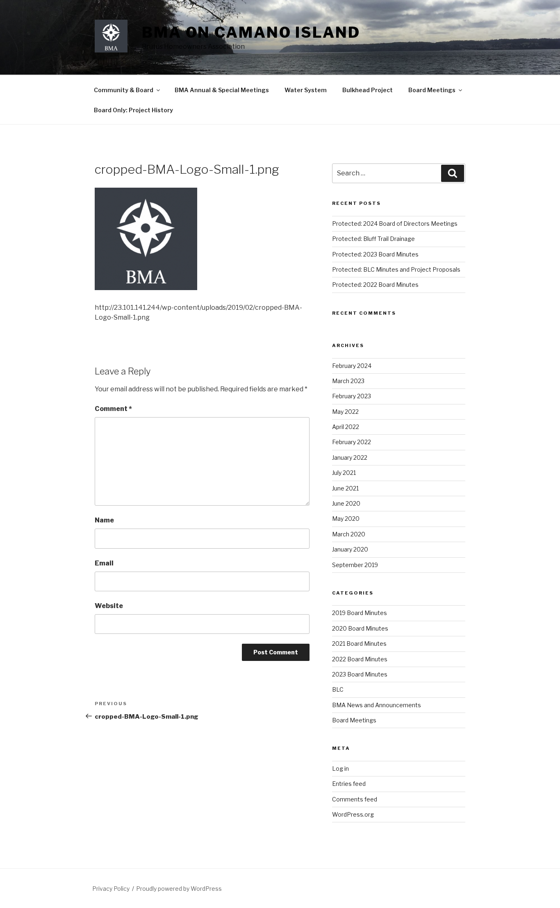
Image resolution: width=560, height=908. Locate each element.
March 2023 (348, 380)
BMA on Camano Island (251, 32)
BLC (338, 689)
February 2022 (351, 441)
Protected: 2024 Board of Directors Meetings (395, 223)
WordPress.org (353, 814)
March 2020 (348, 534)
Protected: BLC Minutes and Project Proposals (396, 269)
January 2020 (350, 549)
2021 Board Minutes (359, 643)
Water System (306, 89)
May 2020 (346, 518)
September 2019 (355, 564)
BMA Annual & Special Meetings (222, 89)
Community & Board (123, 89)
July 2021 (344, 472)
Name (104, 520)
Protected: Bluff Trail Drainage (373, 238)
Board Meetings (431, 89)
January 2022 (349, 457)
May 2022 (345, 411)
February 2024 (351, 365)
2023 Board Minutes (359, 674)
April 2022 (345, 426)
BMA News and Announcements (376, 704)
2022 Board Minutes (359, 659)
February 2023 (351, 396)
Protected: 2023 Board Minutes (375, 254)
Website (109, 606)
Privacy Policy (111, 888)
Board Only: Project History (133, 110)
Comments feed (354, 799)
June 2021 (345, 488)
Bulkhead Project (367, 89)
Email (104, 563)
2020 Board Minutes (360, 628)
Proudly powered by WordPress (179, 888)
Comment (113, 409)
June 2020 (346, 503)
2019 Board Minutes (359, 612)
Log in (340, 768)
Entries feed (349, 783)
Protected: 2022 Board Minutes (375, 284)
